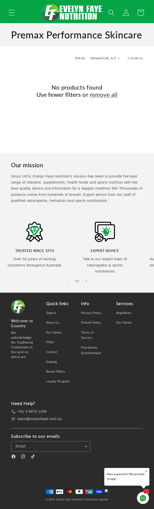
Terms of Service (87, 335)
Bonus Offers (55, 371)
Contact (51, 352)
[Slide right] (86, 281)
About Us (52, 322)
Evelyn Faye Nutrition (69, 499)
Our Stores (54, 332)
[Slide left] (67, 281)
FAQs (50, 342)
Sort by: (80, 58)
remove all (103, 94)
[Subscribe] (85, 446)
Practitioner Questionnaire (91, 350)
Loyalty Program (58, 381)
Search (51, 313)
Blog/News (124, 313)
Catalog (51, 361)
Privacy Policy (91, 313)
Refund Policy (91, 322)
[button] (11, 12)
